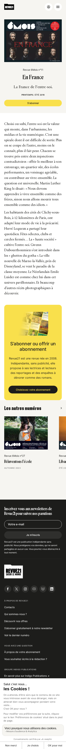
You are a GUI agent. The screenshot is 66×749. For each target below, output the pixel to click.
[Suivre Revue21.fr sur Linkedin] (51, 588)
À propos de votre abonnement (22, 651)
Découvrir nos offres (15, 621)
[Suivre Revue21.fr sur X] (16, 588)
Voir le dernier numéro (16, 635)
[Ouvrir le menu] (58, 7)
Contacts (9, 607)
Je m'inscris (33, 534)
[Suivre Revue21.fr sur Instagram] (25, 588)
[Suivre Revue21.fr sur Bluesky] (42, 588)
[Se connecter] (48, 7)
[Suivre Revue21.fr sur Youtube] (34, 588)
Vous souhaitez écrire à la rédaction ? (25, 659)
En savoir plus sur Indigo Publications (25, 675)
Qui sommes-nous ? (15, 614)
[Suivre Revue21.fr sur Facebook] (7, 588)
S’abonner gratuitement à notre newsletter (28, 628)
